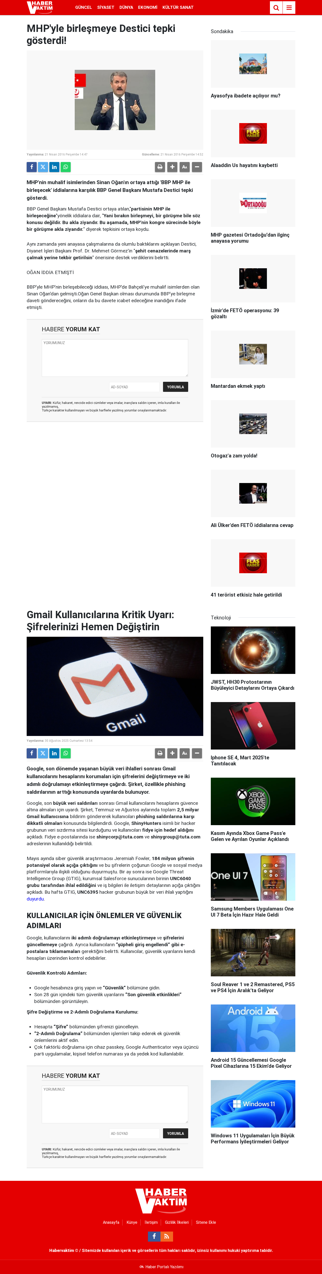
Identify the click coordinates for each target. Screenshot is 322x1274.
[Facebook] (32, 167)
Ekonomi (147, 7)
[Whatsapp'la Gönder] (66, 167)
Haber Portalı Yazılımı (164, 1266)
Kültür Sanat (178, 7)
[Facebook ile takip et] (154, 1237)
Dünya (126, 7)
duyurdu (35, 899)
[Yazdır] (160, 167)
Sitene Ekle (206, 1222)
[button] (172, 167)
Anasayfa (111, 1222)
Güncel (83, 7)
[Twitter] (43, 167)
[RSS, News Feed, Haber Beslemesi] (166, 1237)
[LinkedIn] (54, 167)
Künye (132, 1222)
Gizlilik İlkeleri (177, 1222)
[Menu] (289, 7)
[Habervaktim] (40, 7)
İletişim (151, 1222)
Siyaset (105, 7)
